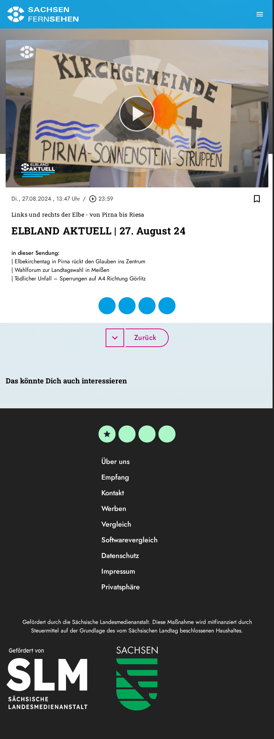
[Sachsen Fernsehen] (43, 14)
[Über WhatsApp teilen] (147, 305)
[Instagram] (147, 434)
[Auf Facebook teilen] (107, 305)
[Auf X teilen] (127, 305)
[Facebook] (127, 434)
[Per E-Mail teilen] (167, 305)
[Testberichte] (107, 434)
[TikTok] (167, 434)
